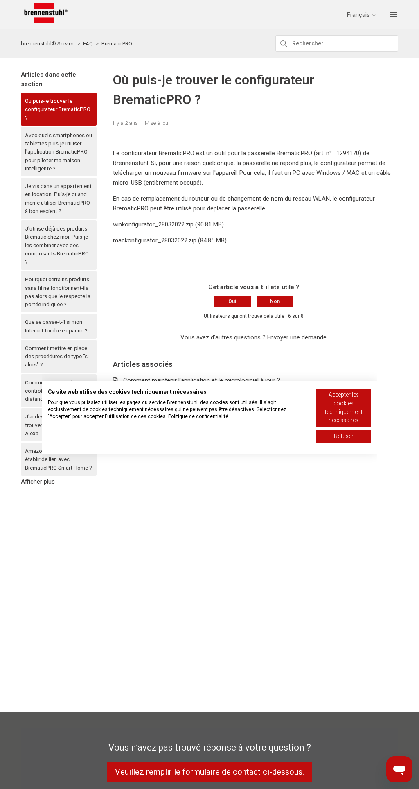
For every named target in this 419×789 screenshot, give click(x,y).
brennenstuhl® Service (47, 44)
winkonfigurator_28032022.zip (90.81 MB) (168, 224)
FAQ (88, 44)
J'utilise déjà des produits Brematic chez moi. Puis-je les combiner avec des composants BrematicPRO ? (57, 245)
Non (275, 301)
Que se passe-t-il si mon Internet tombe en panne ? (56, 326)
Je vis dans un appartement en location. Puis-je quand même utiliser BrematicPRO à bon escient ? (58, 198)
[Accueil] (44, 21)
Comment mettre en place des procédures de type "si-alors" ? (57, 356)
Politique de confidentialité (198, 416)
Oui (232, 301)
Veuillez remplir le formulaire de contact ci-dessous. (209, 772)
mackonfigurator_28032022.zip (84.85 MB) (170, 240)
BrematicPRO (116, 44)
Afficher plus (38, 481)
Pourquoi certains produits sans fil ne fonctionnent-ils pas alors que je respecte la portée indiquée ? (57, 291)
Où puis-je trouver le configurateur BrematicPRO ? (57, 109)
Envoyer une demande (297, 337)
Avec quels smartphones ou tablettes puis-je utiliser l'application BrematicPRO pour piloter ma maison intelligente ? (58, 152)
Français (359, 14)
